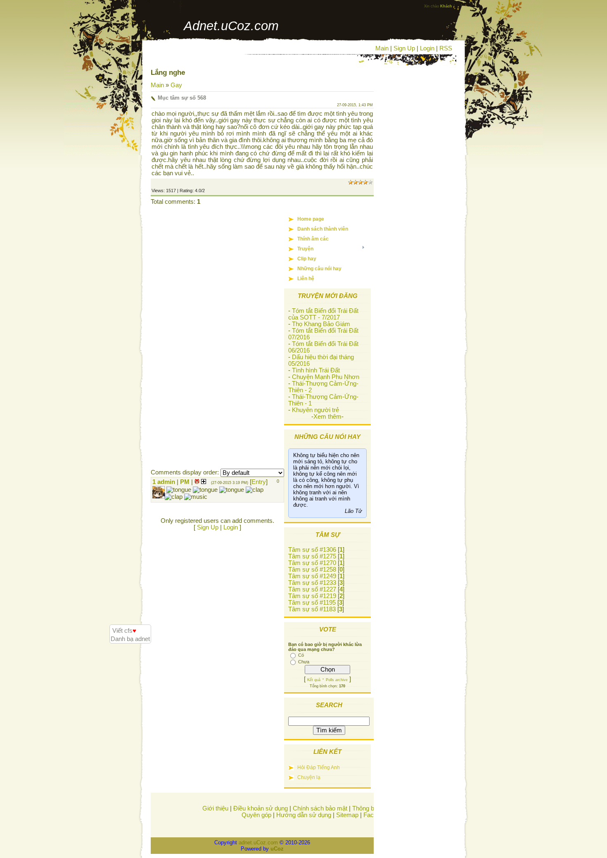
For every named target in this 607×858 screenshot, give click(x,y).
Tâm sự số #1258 (312, 569)
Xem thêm (327, 416)
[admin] (165, 489)
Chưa (303, 661)
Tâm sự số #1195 (312, 602)
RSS (445, 48)
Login (427, 48)
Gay (176, 85)
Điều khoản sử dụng (260, 808)
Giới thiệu (215, 808)
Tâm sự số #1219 (312, 596)
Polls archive (337, 680)
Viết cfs (124, 630)
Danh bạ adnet (130, 639)
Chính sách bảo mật (320, 808)
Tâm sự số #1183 (312, 609)
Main (382, 48)
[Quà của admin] (196, 482)
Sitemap (347, 815)
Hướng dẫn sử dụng (303, 815)
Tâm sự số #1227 (312, 589)
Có (301, 655)
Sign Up (404, 48)
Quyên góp (256, 815)
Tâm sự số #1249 (312, 576)
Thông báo (366, 808)
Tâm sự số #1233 (312, 582)
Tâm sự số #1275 (312, 556)
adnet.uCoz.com (258, 842)
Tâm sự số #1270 (312, 563)
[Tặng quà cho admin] (203, 482)
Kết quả (313, 680)
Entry (258, 482)
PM (185, 482)
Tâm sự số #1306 (312, 549)
